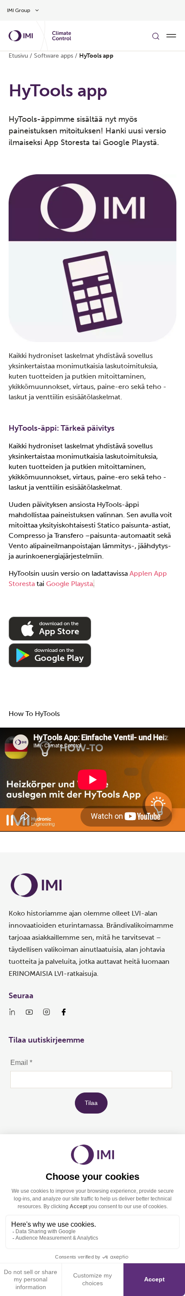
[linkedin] (12, 1012)
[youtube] (29, 1012)
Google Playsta (69, 584)
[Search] (155, 36)
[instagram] (46, 1012)
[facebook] (63, 1012)
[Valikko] (171, 36)
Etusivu (18, 55)
